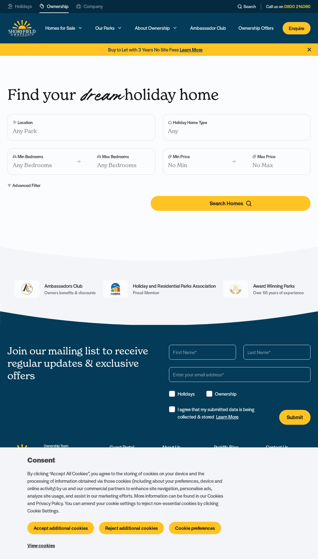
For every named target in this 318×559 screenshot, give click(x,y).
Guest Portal (122, 447)
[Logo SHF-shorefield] (21, 28)
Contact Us (277, 447)
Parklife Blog (226, 447)
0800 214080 (297, 6)
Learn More (227, 417)
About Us (171, 447)
